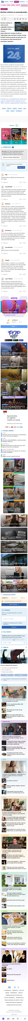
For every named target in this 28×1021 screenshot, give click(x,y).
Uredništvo (15, 990)
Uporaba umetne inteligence (14, 1004)
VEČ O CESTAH (13, 604)
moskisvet (6, 835)
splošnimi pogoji (13, 622)
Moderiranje (13, 992)
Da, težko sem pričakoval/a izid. (10, 668)
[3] (6, 136)
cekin (4, 797)
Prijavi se (20, 167)
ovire (23, 597)
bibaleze (5, 685)
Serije (8, 5)
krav (25, 108)
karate (20, 108)
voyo (4, 949)
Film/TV (18, 5)
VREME (13, 326)
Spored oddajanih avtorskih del (14, 1002)
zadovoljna (6, 721)
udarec (12, 111)
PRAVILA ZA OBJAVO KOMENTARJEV (11, 157)
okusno (5, 911)
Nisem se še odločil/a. (7, 672)
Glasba (13, 5)
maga (7, 111)
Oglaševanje (7, 990)
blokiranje (19, 111)
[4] (16, 136)
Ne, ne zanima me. (6, 670)
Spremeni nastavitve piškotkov (14, 995)
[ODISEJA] (14, 126)
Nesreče (5, 597)
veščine (15, 108)
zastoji (14, 597)
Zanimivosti (24, 5)
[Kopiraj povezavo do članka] (26, 19)
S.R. (5, 19)
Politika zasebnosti (9, 997)
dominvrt (5, 873)
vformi (4, 108)
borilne (9, 108)
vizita (4, 759)
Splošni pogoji (20, 997)
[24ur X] (18, 987)
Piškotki (20, 992)
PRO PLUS (21, 990)
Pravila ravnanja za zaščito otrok (14, 1000)
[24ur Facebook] (15, 987)
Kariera (7, 992)
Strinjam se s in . (12, 623)
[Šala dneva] (24, 642)
